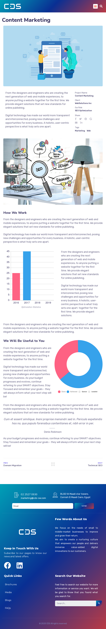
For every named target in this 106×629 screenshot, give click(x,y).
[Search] (99, 603)
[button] (95, 6)
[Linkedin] (19, 565)
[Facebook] (7, 565)
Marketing (80, 131)
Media (8, 592)
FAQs (8, 608)
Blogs (8, 600)
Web (89, 131)
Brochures (11, 584)
